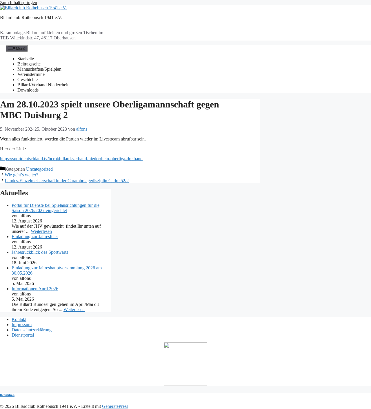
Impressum (22, 324)
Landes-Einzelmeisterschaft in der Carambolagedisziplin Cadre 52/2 (67, 180)
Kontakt (19, 319)
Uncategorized (39, 169)
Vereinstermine (31, 74)
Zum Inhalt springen (18, 2)
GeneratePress (115, 406)
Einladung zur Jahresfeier (35, 236)
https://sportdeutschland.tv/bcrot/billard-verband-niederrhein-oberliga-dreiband (71, 158)
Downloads (28, 89)
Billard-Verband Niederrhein (43, 84)
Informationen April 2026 (35, 288)
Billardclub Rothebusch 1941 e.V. (31, 17)
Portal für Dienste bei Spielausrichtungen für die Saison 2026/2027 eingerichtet (55, 208)
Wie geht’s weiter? (21, 174)
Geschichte (27, 79)
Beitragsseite (29, 63)
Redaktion (7, 395)
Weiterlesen (41, 231)
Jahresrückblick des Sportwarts (40, 252)
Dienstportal (23, 335)
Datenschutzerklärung (32, 329)
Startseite (25, 58)
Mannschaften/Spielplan (39, 69)
